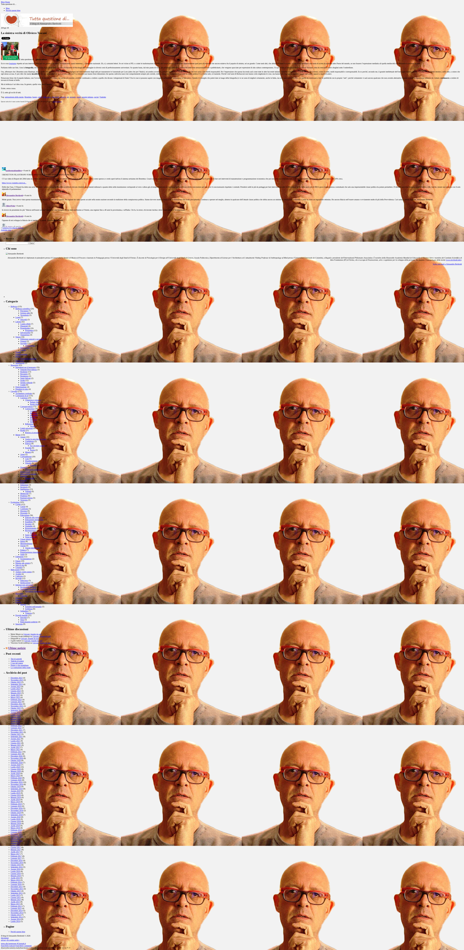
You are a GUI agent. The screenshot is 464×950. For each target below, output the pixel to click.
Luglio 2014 (15, 921)
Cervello (14, 391)
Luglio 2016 (15, 871)
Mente (17, 435)
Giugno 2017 (16, 847)
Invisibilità (34, 415)
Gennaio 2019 (16, 806)
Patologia (19, 598)
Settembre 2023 (17, 684)
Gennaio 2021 (16, 754)
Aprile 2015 (15, 902)
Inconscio (24, 487)
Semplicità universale (28, 359)
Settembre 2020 (17, 763)
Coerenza (24, 398)
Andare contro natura (23, 572)
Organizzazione (21, 354)
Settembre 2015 (17, 893)
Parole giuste (35, 404)
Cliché (22, 507)
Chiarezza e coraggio (33, 400)
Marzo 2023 (15, 697)
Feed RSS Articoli (8, 946)
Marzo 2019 (15, 802)
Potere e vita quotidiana (20, 665)
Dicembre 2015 (16, 887)
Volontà (28, 491)
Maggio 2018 (16, 824)
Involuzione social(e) (28, 587)
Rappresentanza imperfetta (30, 552)
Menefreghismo (26, 544)
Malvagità (19, 594)
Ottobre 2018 (16, 813)
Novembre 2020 (17, 758)
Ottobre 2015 (16, 891)
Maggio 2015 (16, 900)
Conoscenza (29, 409)
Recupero (24, 374)
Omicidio (23, 596)
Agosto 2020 (16, 765)
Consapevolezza (26, 407)
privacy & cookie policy (10, 940)
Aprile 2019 (15, 800)
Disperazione (25, 472)
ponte (79, 97)
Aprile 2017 (15, 852)
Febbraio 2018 (16, 830)
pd (68, 97)
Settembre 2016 (17, 867)
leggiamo (12, 63)
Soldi (22, 554)
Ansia (22, 454)
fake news (47, 97)
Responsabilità (30, 528)
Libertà (18, 322)
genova (63, 97)
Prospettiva (29, 330)
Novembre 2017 (17, 837)
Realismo (23, 372)
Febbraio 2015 (16, 906)
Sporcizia (19, 624)
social (96, 97)
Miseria (23, 604)
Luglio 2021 (15, 741)
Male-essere (15, 570)
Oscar (32, 533)
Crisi (27, 459)
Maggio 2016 (16, 876)
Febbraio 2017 (16, 856)
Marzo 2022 (15, 723)
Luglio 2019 (15, 793)
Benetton (28, 97)
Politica (23, 550)
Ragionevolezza (26, 498)
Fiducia (28, 443)
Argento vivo (6, 230)
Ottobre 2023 (16, 682)
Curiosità (33, 411)
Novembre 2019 (17, 784)
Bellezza (14, 306)
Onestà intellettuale (32, 548)
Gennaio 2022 (16, 728)
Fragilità (28, 448)
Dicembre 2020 (16, 756)
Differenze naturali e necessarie (32, 339)
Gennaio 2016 (16, 884)
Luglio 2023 (15, 689)
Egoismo (23, 476)
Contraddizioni (26, 457)
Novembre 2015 (17, 889)
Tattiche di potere (17, 661)
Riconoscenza (30, 530)
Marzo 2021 (15, 750)
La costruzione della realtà (21, 668)
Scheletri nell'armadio (33, 607)
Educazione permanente (34, 520)
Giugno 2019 (16, 795)
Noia (22, 620)
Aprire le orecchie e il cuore (35, 439)
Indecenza (24, 581)
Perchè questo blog (13, 10)
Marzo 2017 (15, 854)
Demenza (24, 467)
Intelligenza (24, 489)
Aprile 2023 (15, 695)
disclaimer (5, 938)
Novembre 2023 (17, 680)
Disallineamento (31, 461)
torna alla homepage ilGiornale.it (13, 944)
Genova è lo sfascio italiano (12, 228)
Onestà (23, 546)
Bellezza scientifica (22, 309)
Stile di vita (19, 565)
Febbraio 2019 (16, 804)
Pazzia (32, 450)
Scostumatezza (26, 559)
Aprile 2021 (15, 747)
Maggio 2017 (16, 850)
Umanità (18, 567)
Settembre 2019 (17, 789)
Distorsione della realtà (34, 470)
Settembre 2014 (17, 917)
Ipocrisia (23, 617)
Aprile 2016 (15, 878)
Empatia (23, 480)
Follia (22, 483)
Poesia (17, 356)
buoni (34, 97)
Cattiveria (19, 576)
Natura (18, 337)
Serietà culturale (26, 383)
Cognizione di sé (21, 396)
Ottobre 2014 (16, 915)
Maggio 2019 (16, 797)
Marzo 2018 (15, 828)
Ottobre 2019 (16, 787)
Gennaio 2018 (16, 832)
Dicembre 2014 (16, 911)
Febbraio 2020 (16, 778)
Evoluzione (15, 502)
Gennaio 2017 (16, 858)
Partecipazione (21, 387)
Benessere (14, 365)
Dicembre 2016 (16, 860)
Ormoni (23, 341)
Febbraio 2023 (16, 700)
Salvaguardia (25, 333)
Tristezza (28, 613)
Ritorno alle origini (22, 563)
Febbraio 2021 (16, 752)
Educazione (24, 515)
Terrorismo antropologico (34, 591)
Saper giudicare (31, 535)
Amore (23, 437)
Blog (8, 8)
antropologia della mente (14, 97)
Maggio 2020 (16, 771)
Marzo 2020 (15, 776)
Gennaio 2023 (16, 702)
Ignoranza (34, 413)
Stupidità (33, 465)
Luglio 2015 (15, 895)
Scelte (22, 380)
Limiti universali (26, 428)
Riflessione (29, 424)
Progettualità (25, 328)
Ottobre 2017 (16, 839)
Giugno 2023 (16, 691)
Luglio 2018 (15, 819)
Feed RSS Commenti (23, 946)
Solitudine (24, 611)
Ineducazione (25, 583)
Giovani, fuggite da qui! (32, 634)
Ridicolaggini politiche (29, 622)
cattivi (40, 97)
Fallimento (19, 557)
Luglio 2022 (15, 715)
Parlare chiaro (35, 402)
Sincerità (23, 320)
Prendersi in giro (21, 389)
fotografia (55, 97)
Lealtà (17, 317)
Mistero (28, 452)
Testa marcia (30, 537)
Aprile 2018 (15, 826)
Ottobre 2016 (16, 865)
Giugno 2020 (16, 769)
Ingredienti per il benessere (25, 367)
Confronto (24, 509)
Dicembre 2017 (16, 834)
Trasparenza (24, 335)
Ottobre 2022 (16, 708)
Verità (32, 422)
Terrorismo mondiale (28, 589)
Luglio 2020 (15, 767)
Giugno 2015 (16, 897)
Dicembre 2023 (16, 678)
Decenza (23, 511)
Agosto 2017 (16, 843)
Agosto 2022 (16, 713)
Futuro (18, 561)
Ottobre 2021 (16, 734)
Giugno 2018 (16, 821)
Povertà (18, 602)
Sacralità (23, 343)
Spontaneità (19, 363)
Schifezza (29, 609)
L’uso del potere (17, 663)
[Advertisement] (24, 282)
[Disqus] (232, 135)
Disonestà (24, 326)
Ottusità (28, 463)
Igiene (22, 541)
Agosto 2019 (16, 791)
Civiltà (18, 504)
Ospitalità (28, 526)
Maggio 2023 (16, 693)
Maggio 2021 (16, 745)
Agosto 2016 (16, 869)
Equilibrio (29, 522)
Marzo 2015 (15, 904)
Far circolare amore (37, 446)
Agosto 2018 (16, 817)
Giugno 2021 (16, 743)
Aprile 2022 (15, 721)
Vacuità (33, 426)
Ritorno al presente (32, 433)
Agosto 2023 (16, 686)
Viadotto (102, 97)
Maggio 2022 (16, 719)
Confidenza (29, 441)
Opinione (33, 420)
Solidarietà (19, 361)
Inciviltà (18, 578)
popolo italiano (87, 97)
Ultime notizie (17, 648)
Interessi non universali (24, 585)
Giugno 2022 (16, 717)
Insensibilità (29, 478)
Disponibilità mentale (28, 474)
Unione (23, 350)
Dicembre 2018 (16, 808)
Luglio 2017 (15, 845)
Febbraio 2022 (16, 726)
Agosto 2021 (16, 739)
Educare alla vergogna (33, 517)
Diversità (23, 513)
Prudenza (23, 496)
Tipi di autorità (16, 659)
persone (73, 97)
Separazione (25, 348)
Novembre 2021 (17, 732)
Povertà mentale (21, 615)
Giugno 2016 (16, 874)
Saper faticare (25, 378)
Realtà (22, 430)
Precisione (24, 311)
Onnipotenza (30, 346)
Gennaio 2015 (16, 908)
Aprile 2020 (15, 773)
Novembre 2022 (17, 706)
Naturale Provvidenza (28, 370)
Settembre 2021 (17, 737)
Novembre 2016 (17, 863)
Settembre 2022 (17, 710)
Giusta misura (57, 101)
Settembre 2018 (17, 815)
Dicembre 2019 (16, 782)
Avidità (18, 574)
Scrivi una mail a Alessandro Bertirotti (447, 264)
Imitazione (24, 485)
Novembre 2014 (17, 913)
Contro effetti (25, 324)
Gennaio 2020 (16, 780)
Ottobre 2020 (16, 760)
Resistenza (24, 376)
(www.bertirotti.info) (453, 260)
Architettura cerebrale (23, 393)
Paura (17, 600)
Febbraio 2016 (16, 882)
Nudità (18, 352)
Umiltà (22, 385)
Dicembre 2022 (16, 704)
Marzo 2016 (15, 880)
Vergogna (24, 500)
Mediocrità (24, 494)
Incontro (28, 524)
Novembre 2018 (17, 810)
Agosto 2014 (16, 919)
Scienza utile (25, 313)
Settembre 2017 (17, 841)
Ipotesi (32, 417)
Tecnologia (24, 315)
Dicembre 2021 (16, 730)
